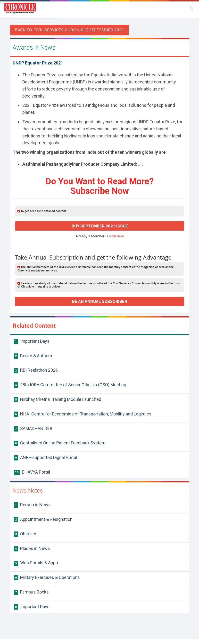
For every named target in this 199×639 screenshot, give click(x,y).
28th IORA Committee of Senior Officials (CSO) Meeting (70, 384)
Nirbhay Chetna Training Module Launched (58, 399)
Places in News (32, 548)
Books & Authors (33, 355)
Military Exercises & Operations (47, 577)
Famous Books (32, 591)
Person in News (33, 504)
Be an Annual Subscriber (99, 301)
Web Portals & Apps (36, 562)
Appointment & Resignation (44, 519)
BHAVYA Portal (32, 472)
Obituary (25, 533)
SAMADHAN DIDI (33, 428)
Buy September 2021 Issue (100, 226)
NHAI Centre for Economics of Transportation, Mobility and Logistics (83, 413)
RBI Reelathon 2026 (36, 370)
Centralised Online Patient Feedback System (60, 442)
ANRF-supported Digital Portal (46, 457)
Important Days (32, 341)
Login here (115, 236)
